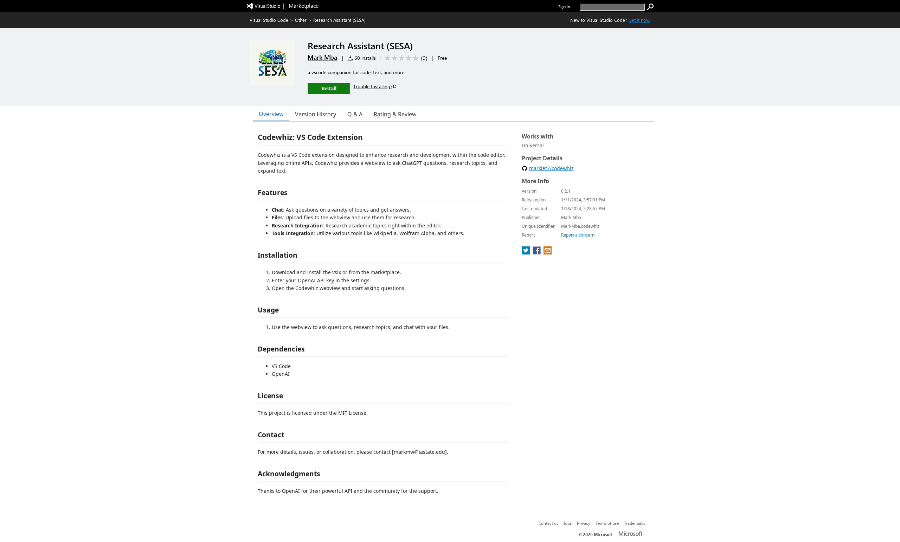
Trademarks (634, 523)
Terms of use (607, 523)
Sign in (564, 6)
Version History (315, 114)
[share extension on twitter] (526, 252)
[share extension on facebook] (537, 252)
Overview (271, 114)
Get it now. (639, 20)
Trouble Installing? (372, 86)
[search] (650, 7)
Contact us (548, 523)
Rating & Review (395, 114)
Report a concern (577, 235)
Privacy (583, 523)
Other (301, 20)
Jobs (568, 523)
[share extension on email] (547, 252)
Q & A (354, 114)
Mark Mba (322, 57)
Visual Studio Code (269, 20)
